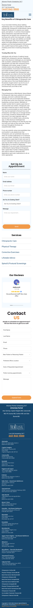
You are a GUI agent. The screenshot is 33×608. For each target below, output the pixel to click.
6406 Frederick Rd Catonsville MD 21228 (8, 457)
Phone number (7, 191)
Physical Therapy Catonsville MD (10, 572)
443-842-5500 (16, 435)
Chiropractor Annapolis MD (9, 584)
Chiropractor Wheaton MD (9, 577)
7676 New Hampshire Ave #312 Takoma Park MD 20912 (11, 564)
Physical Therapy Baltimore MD (10, 586)
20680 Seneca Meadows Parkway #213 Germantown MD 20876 (13, 490)
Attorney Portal (6, 5)
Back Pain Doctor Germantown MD (11, 588)
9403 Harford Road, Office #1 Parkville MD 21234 (11, 510)
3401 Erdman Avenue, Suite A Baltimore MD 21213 (10, 477)
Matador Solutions (21, 604)
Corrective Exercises (10, 252)
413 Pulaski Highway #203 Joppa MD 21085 (9, 471)
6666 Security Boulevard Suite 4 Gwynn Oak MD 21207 (11, 551)
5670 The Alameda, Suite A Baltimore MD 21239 (10, 443)
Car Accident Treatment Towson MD (11, 593)
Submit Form (16, 398)
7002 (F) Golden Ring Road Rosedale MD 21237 (10, 524)
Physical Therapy (9, 246)
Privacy (7, 606)
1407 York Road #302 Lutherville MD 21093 (8, 558)
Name (5, 172)
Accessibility (13, 606)
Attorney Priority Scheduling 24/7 (12, 1)
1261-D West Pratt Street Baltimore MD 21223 (9, 504)
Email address (7, 181)
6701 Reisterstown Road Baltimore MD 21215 (9, 538)
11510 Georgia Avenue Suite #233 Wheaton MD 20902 (8, 545)
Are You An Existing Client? (11, 200)
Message (5, 209)
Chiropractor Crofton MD (8, 570)
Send (16, 226)
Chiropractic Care (9, 241)
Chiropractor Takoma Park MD (10, 595)
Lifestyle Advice (8, 258)
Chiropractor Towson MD (8, 591)
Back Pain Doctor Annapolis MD (10, 579)
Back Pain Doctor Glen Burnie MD (11, 575)
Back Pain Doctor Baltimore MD (10, 581)
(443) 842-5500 (10, 9)
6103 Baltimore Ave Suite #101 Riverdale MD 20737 (8, 517)
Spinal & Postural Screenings (14, 263)
